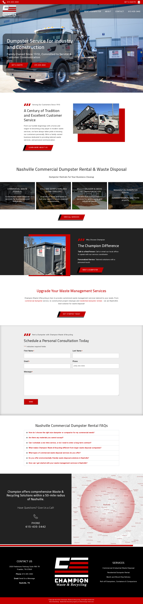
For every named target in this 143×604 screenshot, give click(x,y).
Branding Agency (72, 601)
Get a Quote (130, 2)
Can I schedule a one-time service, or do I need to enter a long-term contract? (60, 443)
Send (31, 402)
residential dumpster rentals (91, 301)
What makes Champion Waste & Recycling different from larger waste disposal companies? (65, 448)
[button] (71, 432)
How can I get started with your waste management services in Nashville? (58, 463)
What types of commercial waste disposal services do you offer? (55, 453)
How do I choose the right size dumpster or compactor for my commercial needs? (62, 433)
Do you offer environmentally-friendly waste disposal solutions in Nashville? (59, 458)
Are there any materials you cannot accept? (46, 438)
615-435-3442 (13, 2)
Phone (36, 523)
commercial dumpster (33, 301)
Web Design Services (87, 601)
